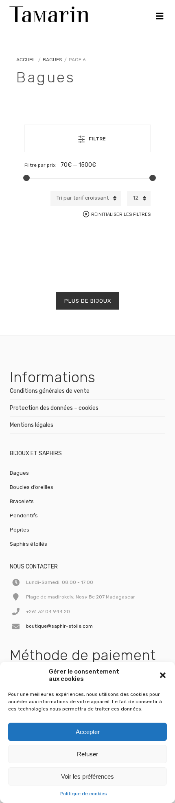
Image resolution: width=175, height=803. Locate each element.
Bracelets (22, 501)
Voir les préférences (87, 776)
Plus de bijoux (87, 301)
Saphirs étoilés (28, 544)
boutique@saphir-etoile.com (59, 626)
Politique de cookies (83, 794)
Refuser (87, 754)
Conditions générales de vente (50, 391)
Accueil (26, 59)
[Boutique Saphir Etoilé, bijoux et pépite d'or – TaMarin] (48, 12)
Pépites (19, 530)
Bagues (52, 59)
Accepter (88, 731)
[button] (163, 675)
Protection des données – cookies (54, 408)
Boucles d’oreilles (31, 487)
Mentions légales (31, 425)
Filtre (97, 139)
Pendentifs (24, 515)
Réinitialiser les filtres (121, 214)
